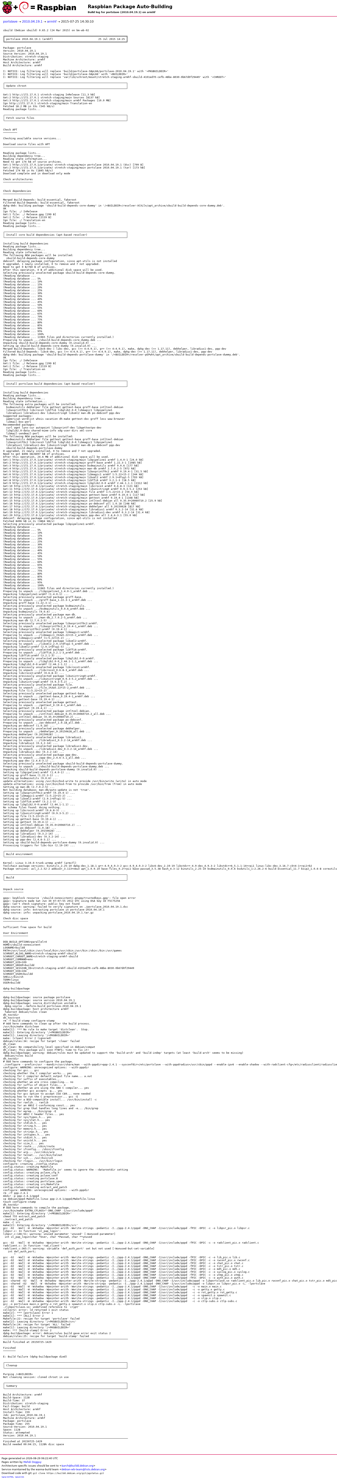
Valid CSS (19, 1477)
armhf (52, 21)
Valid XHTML (8, 1477)
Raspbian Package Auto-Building (130, 6)
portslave (10, 21)
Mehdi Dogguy (32, 1462)
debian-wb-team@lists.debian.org (83, 1469)
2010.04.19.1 (32, 21)
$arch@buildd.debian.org (77, 1465)
